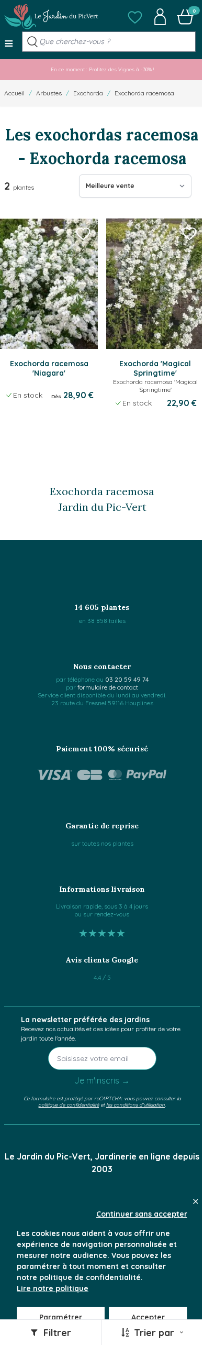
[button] (134, 16)
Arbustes (49, 93)
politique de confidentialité (68, 1104)
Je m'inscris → (102, 1080)
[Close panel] (195, 1201)
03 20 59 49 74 (127, 679)
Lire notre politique (52, 1288)
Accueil (14, 93)
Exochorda (88, 93)
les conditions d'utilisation (135, 1104)
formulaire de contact (107, 687)
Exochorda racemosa (144, 93)
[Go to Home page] (51, 16)
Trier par (154, 1333)
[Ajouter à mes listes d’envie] (83, 233)
